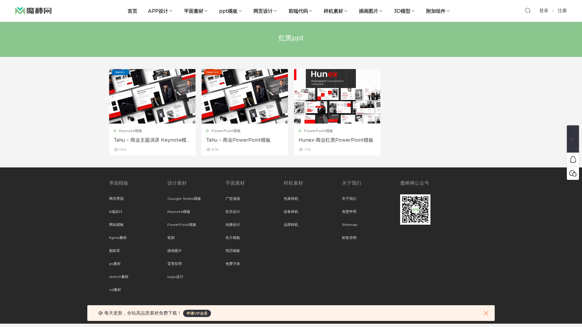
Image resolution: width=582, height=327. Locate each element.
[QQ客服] (573, 159)
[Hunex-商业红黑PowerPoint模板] (337, 96)
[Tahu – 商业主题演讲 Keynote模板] (152, 96)
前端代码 (298, 11)
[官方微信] (573, 173)
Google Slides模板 (184, 198)
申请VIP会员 (197, 313)
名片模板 (233, 237)
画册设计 (233, 224)
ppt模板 (228, 11)
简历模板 (233, 251)
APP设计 (158, 11)
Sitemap (349, 224)
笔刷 (171, 237)
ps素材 (115, 264)
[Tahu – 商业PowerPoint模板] (245, 96)
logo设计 (175, 277)
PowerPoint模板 (226, 131)
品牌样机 (291, 224)
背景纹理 (174, 264)
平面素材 (193, 11)
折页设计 (233, 211)
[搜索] (528, 10)
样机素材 (333, 11)
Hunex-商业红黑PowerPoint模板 (336, 140)
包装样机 (291, 198)
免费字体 (233, 264)
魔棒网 (33, 10)
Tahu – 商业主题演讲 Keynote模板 (150, 140)
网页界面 (116, 198)
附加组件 (436, 11)
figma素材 (118, 237)
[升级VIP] (573, 139)
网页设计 (263, 11)
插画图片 (368, 11)
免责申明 (349, 211)
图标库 (114, 251)
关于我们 (349, 198)
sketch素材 (119, 277)
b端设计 (115, 211)
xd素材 (115, 290)
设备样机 (291, 211)
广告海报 (233, 198)
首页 (132, 11)
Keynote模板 (130, 131)
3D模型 (402, 11)
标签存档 (349, 237)
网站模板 (116, 224)
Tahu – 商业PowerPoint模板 (238, 140)
